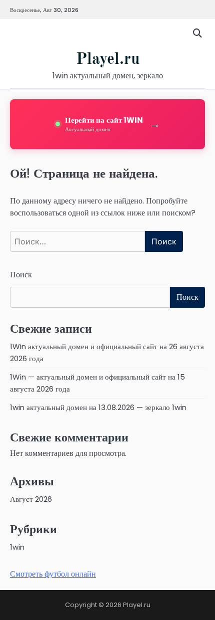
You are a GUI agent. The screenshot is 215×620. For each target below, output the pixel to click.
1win (17, 547)
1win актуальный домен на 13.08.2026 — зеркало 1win (98, 407)
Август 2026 (31, 499)
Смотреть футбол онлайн (53, 574)
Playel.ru (108, 60)
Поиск (21, 274)
